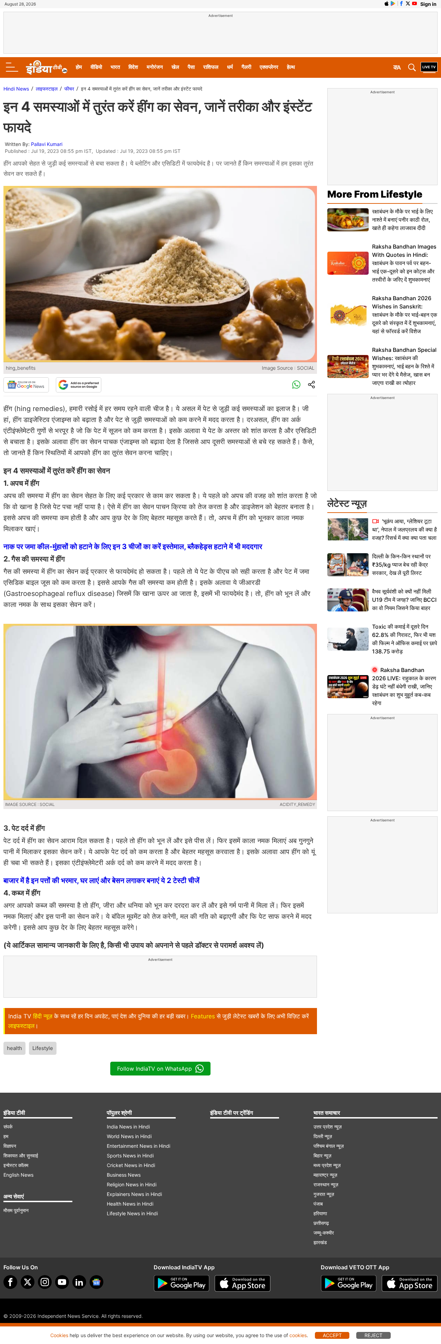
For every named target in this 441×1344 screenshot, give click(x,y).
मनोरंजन (155, 67)
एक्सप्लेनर (269, 67)
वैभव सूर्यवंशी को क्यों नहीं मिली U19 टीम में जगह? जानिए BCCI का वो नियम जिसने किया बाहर (404, 599)
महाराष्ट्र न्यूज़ (325, 1175)
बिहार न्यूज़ (322, 1155)
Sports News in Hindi (130, 1155)
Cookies (59, 1335)
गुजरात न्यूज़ (324, 1194)
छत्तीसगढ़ (321, 1223)
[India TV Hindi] (46, 67)
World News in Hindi (129, 1136)
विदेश (133, 67)
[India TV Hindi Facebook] (401, 3)
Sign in (428, 4)
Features (203, 1016)
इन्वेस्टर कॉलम (15, 1165)
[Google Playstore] (181, 1283)
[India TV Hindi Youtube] (414, 3)
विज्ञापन (9, 1146)
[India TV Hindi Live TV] (429, 67)
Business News (124, 1175)
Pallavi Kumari (46, 144)
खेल (175, 67)
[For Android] (349, 1283)
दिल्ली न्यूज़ (323, 1136)
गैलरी (246, 67)
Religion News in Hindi (131, 1184)
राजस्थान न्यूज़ (326, 1184)
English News (18, 1175)
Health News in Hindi (130, 1204)
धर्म (230, 67)
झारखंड (320, 1242)
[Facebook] (10, 1282)
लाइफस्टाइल (47, 89)
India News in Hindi (128, 1127)
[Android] (393, 3)
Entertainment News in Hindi (138, 1146)
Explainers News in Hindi (134, 1194)
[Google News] (26, 384)
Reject (373, 1335)
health (14, 1048)
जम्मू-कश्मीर (324, 1233)
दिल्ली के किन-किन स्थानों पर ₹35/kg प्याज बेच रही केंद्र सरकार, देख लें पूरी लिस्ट (401, 564)
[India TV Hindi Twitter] (408, 3)
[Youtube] (62, 1282)
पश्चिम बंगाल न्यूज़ (329, 1146)
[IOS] (386, 3)
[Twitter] (27, 1282)
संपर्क (7, 1127)
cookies (298, 1335)
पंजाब (318, 1204)
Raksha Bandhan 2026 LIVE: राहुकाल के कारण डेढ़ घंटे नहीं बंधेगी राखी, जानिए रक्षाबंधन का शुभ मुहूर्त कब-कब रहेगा (404, 686)
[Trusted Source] (78, 384)
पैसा (191, 67)
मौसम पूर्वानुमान (16, 1210)
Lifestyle (42, 1048)
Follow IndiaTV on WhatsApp (154, 1068)
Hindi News (16, 89)
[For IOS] (410, 1283)
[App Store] (242, 1283)
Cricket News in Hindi (131, 1165)
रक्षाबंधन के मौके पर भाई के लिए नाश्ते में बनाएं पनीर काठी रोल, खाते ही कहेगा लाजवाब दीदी (402, 219)
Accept (332, 1335)
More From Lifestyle (374, 194)
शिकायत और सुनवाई (20, 1155)
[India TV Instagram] (45, 1282)
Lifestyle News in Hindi (132, 1213)
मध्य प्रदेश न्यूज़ (327, 1165)
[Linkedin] (79, 1282)
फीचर (69, 89)
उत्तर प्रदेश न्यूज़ (328, 1127)
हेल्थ (291, 67)
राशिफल (210, 67)
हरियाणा (320, 1213)
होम (79, 67)
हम (5, 1136)
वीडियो (96, 67)
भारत (115, 67)
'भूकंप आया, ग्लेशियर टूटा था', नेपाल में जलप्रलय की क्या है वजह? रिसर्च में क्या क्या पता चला (404, 529)
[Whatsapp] (296, 384)
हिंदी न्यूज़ (42, 1016)
